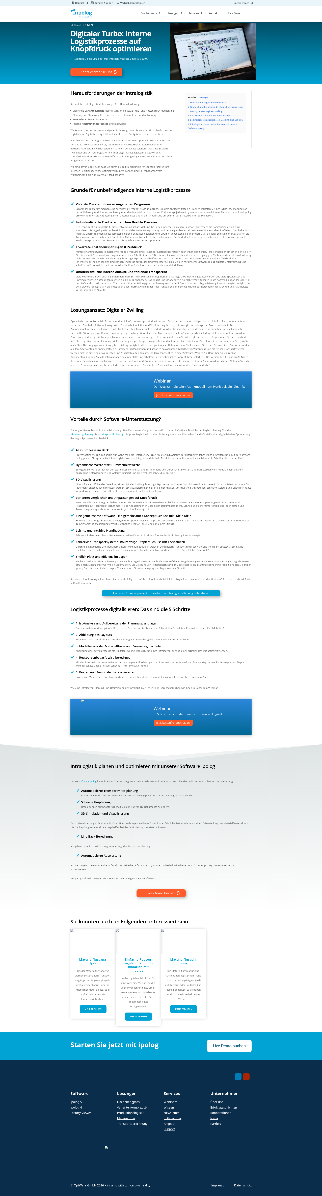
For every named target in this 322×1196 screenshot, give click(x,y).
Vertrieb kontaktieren (132, 3)
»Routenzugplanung (81, 434)
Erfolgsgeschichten (223, 1107)
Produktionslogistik (130, 1113)
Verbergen (203, 97)
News (214, 1118)
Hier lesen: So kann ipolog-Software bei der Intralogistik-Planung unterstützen (161, 593)
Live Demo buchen (229, 1046)
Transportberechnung (132, 1124)
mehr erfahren (93, 1009)
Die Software (149, 13)
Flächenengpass (128, 1102)
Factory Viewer (80, 1113)
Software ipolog (87, 781)
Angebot (169, 1124)
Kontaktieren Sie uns (96, 72)
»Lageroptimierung (112, 434)
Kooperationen (220, 1113)
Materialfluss (126, 1118)
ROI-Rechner (172, 1118)
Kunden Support (104, 3)
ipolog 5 (76, 1102)
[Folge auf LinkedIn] (238, 1076)
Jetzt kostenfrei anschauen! (173, 395)
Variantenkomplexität (132, 1107)
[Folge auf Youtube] (246, 1076)
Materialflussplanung (183, 961)
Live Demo (234, 13)
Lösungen (173, 13)
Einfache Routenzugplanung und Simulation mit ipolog (138, 964)
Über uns (216, 1102)
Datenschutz (243, 1185)
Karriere (216, 1124)
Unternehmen (241, 3)
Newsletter (171, 1113)
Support (169, 1129)
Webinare (170, 1102)
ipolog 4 (76, 1107)
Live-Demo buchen (161, 893)
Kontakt (213, 13)
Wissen (169, 1107)
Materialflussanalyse (93, 961)
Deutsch (80, 3)
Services (194, 13)
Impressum (219, 1185)
